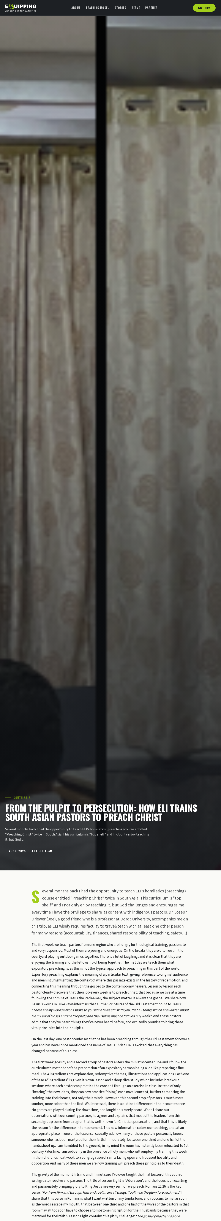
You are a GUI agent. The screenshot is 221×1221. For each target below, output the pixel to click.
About (76, 8)
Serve (136, 8)
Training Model (97, 8)
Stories (120, 8)
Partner (151, 8)
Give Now (204, 7)
